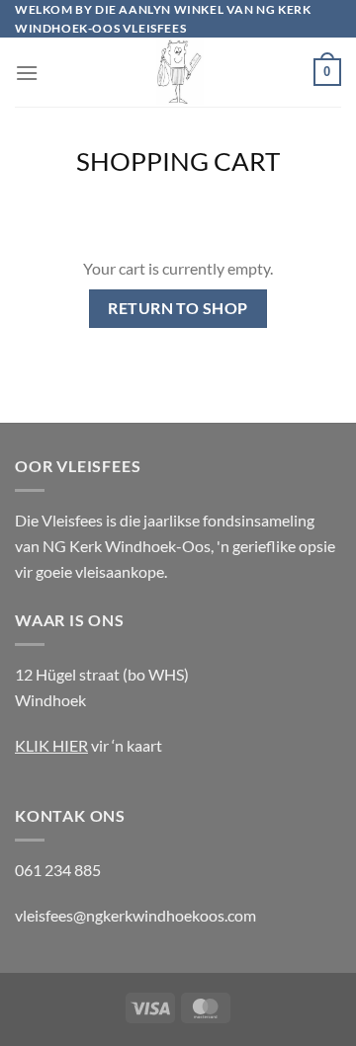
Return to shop (178, 308)
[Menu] (27, 72)
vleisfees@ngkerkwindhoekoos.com (135, 915)
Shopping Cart (178, 161)
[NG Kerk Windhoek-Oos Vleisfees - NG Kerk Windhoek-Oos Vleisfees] (178, 72)
